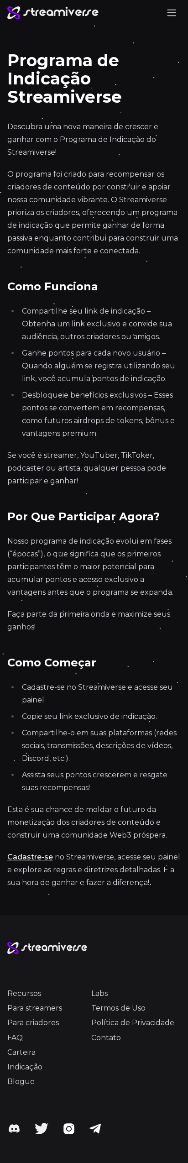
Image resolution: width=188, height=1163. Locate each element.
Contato (106, 1037)
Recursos (24, 993)
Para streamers (34, 1008)
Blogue (21, 1081)
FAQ (15, 1037)
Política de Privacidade (132, 1022)
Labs (99, 993)
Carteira (21, 1052)
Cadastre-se (30, 857)
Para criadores (33, 1022)
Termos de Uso (118, 1008)
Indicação (24, 1067)
